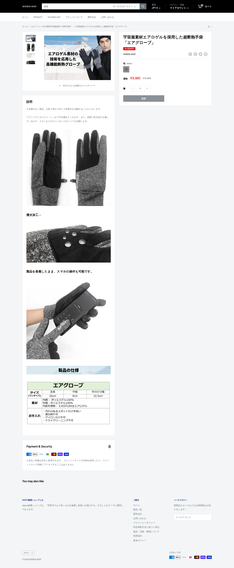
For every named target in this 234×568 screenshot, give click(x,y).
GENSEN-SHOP (129, 54)
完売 (144, 98)
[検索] (143, 6)
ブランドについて (74, 17)
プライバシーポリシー (144, 522)
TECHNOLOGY (54, 17)
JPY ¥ (26, 553)
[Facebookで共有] (190, 54)
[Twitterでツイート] (200, 54)
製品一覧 (137, 509)
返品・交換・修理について (146, 531)
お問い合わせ (107, 17)
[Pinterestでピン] (195, 54)
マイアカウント (178, 7)
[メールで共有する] (206, 54)
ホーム (25, 17)
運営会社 (91, 17)
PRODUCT (38, 17)
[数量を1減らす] (133, 88)
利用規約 (137, 535)
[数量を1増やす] (147, 88)
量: (124, 88)
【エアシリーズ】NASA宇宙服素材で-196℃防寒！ (52, 26)
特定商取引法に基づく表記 (146, 527)
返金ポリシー (139, 540)
